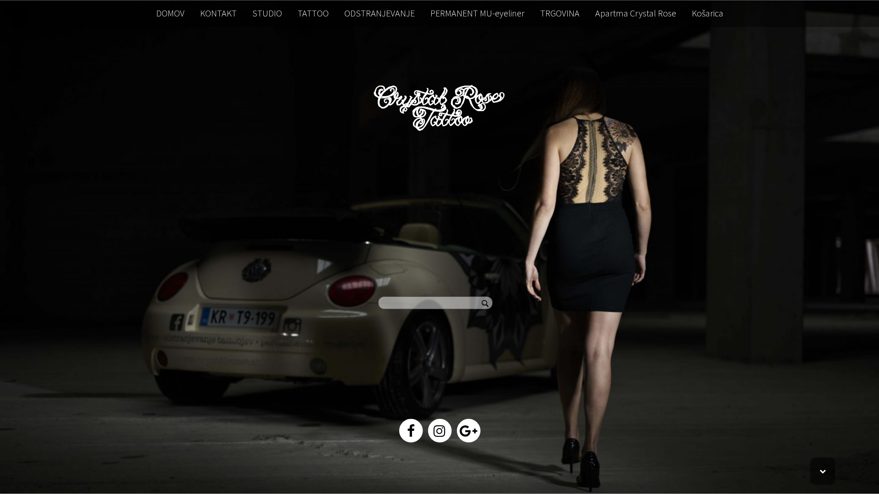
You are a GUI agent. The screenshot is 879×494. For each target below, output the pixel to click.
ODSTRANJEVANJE (379, 13)
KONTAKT (218, 13)
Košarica (707, 13)
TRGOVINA (560, 13)
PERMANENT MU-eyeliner (477, 13)
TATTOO (313, 13)
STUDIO (267, 13)
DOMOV (170, 13)
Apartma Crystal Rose (635, 13)
